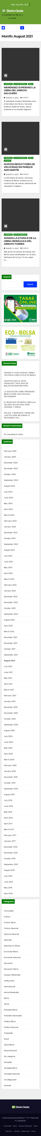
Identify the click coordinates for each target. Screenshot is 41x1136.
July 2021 (8, 666)
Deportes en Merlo (12, 946)
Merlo (31, 84)
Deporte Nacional (11, 934)
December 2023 (10, 532)
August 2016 (9, 870)
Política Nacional (11, 1027)
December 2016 (10, 847)
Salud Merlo (9, 1045)
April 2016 (8, 893)
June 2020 (8, 742)
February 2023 (10, 585)
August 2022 (9, 620)
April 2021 (8, 684)
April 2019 (8, 818)
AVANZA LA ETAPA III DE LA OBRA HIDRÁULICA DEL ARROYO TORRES (20, 241)
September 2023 (11, 544)
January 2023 (10, 591)
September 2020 (11, 725)
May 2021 (8, 678)
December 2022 (10, 596)
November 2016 (11, 853)
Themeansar (21, 1120)
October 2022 (10, 608)
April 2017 (8, 824)
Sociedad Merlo (10, 1068)
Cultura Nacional (11, 928)
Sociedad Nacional (12, 1074)
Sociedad (7, 160)
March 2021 (9, 690)
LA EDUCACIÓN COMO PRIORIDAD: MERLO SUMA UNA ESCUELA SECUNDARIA (19, 394)
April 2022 (8, 626)
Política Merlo (10, 1021)
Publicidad (8, 1033)
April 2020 (8, 754)
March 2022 (9, 631)
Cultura (7, 917)
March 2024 (9, 515)
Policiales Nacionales (13, 1016)
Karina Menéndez (11, 992)
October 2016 (9, 858)
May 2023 (8, 567)
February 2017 (10, 835)
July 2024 (8, 492)
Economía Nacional (12, 957)
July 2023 (8, 556)
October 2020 (10, 719)
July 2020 (8, 736)
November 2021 (10, 643)
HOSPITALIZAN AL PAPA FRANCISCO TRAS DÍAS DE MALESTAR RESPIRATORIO (16, 383)
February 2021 (10, 695)
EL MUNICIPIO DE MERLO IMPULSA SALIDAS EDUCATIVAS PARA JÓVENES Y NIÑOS (20, 404)
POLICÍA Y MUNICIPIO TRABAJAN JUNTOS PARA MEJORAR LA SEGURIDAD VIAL (19, 415)
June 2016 (8, 882)
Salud (6, 1039)
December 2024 (11, 463)
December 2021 (10, 637)
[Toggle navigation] (22, 28)
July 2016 (8, 876)
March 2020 (9, 759)
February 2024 (10, 521)
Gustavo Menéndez (20, 84)
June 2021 (8, 672)
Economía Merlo (11, 951)
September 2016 (11, 864)
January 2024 (10, 527)
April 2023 (8, 573)
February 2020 (10, 765)
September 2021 (11, 655)
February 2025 (10, 451)
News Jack (35, 1118)
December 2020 (11, 707)
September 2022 (11, 614)
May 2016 (8, 888)
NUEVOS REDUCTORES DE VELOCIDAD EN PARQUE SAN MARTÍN (19, 167)
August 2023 (9, 550)
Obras (6, 1004)
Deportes (8, 940)
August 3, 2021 (12, 248)
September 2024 (11, 480)
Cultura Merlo (10, 922)
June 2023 (8, 562)
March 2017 (9, 829)
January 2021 (10, 701)
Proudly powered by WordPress (13, 1118)
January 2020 (10, 771)
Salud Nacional (10, 1050)
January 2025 (10, 457)
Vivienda (7, 1085)
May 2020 (8, 748)
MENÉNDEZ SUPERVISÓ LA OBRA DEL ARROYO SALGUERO (20, 90)
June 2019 (8, 806)
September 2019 (11, 789)
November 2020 (11, 713)
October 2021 (9, 649)
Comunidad (8, 84)
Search (7, 277)
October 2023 (10, 538)
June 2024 (8, 497)
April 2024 (8, 509)
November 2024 (11, 468)
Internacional (9, 986)
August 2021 (9, 660)
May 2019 (8, 812)
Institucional (9, 981)
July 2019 (8, 800)
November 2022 (11, 602)
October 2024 (10, 474)
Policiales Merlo (10, 1010)
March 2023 (9, 579)
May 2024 (8, 503)
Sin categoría (9, 1056)
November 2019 (11, 777)
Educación (8, 963)
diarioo (25, 97)
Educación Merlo (11, 969)
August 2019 (9, 794)
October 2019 (9, 783)
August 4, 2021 (12, 97)
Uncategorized (10, 1080)
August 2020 (9, 730)
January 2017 (10, 841)
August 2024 (9, 486)
